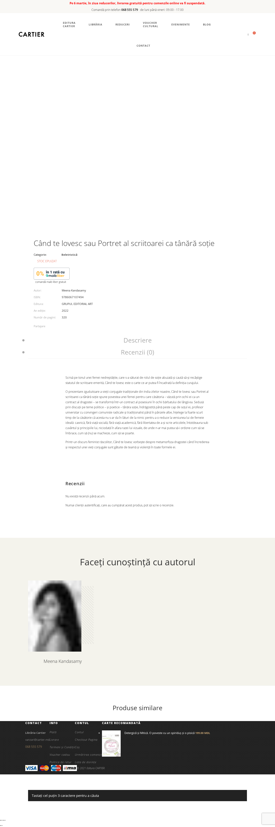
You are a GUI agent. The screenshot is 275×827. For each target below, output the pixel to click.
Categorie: (40, 254)
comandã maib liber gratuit (50, 282)
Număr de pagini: (45, 317)
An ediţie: (40, 310)
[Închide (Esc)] (4, 820)
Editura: (39, 304)
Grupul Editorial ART (77, 304)
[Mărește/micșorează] (0, 820)
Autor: (38, 290)
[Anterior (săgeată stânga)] (0, 825)
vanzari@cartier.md (37, 739)
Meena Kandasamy (74, 290)
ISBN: (37, 297)
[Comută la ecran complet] (1, 820)
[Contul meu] (241, 34)
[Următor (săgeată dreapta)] (1, 825)
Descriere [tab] (137, 340)
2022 (65, 310)
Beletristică (69, 254)
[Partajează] (3, 820)
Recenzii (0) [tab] (137, 352)
